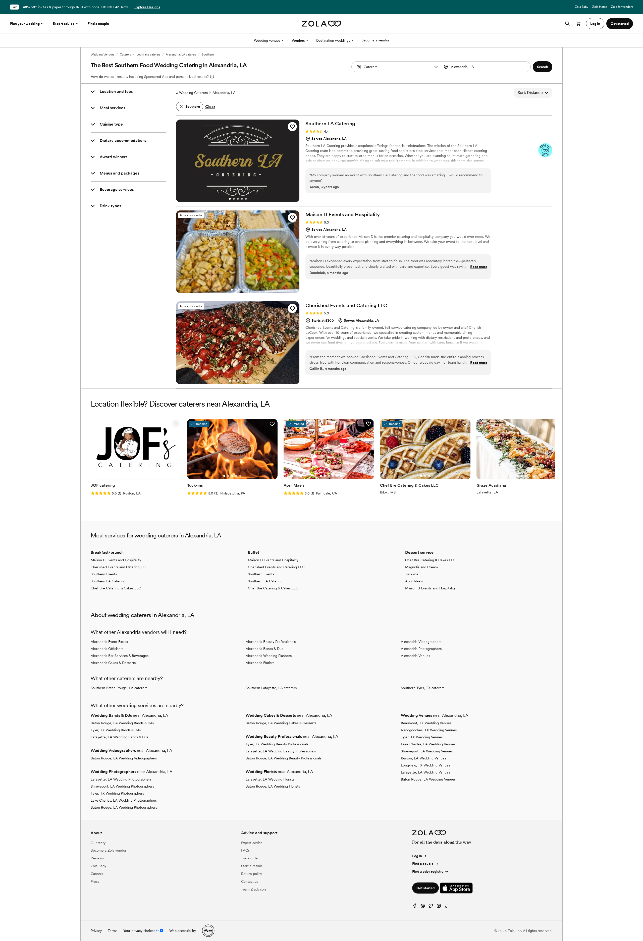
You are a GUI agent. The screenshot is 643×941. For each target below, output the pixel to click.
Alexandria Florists (260, 663)
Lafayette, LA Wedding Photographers (121, 779)
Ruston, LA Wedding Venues (423, 758)
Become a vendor (375, 40)
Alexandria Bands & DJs (264, 649)
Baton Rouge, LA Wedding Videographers (124, 758)
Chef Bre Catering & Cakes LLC (116, 588)
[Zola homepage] (321, 24)
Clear (210, 106)
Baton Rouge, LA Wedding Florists (273, 786)
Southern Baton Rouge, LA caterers (119, 688)
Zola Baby (581, 7)
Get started (425, 888)
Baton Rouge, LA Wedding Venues (428, 779)
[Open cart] (578, 23)
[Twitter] (430, 907)
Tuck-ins (411, 574)
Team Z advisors (253, 889)
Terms (124, 7)
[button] (436, 67)
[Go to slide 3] (238, 198)
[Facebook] (414, 907)
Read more (478, 267)
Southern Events (104, 574)
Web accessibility (182, 931)
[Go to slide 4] (242, 198)
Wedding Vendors (102, 54)
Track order (250, 858)
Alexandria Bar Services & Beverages (119, 656)
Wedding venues (267, 40)
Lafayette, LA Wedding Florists (270, 779)
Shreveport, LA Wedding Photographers (122, 786)
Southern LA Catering (108, 581)
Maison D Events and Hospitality (116, 560)
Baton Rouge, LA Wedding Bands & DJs (122, 723)
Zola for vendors (622, 7)
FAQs (245, 850)
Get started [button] (620, 24)
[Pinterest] (422, 907)
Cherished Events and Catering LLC (119, 567)
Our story (98, 843)
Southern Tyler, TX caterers (422, 688)
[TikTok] (446, 907)
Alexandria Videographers (421, 642)
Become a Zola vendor (108, 850)
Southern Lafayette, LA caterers (271, 688)
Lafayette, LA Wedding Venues (425, 772)
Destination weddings (333, 40)
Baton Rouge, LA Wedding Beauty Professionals (283, 758)
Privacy (96, 931)
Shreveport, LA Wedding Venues (427, 751)
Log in (417, 856)
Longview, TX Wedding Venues (425, 765)
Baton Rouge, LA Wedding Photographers (124, 807)
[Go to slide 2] (234, 198)
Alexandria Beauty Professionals (271, 642)
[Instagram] (438, 907)
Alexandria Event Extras (109, 642)
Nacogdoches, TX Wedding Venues (429, 730)
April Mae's (414, 581)
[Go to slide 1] (230, 198)
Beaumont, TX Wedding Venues (426, 723)
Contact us (249, 881)
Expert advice (64, 24)
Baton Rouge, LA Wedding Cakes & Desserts (281, 723)
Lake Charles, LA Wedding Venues (428, 744)
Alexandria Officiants (107, 649)
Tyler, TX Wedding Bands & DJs (116, 730)
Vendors (298, 40)
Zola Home (599, 7)
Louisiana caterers (148, 54)
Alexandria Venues (415, 656)
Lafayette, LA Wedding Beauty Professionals (281, 751)
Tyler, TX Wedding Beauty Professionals (277, 744)
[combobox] (486, 66)
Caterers (125, 54)
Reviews (97, 858)
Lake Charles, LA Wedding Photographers (124, 800)
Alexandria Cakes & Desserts (113, 663)
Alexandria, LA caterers (181, 54)
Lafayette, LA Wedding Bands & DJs (119, 737)
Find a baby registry (428, 871)
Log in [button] (595, 24)
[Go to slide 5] (246, 198)
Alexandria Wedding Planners (269, 656)
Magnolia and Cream (421, 567)
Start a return (251, 866)
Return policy (251, 874)
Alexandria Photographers (421, 649)
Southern (208, 54)
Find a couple (98, 24)
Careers (97, 874)
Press (95, 881)
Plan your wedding (25, 24)
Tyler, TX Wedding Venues (422, 737)
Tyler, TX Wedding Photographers (117, 793)
